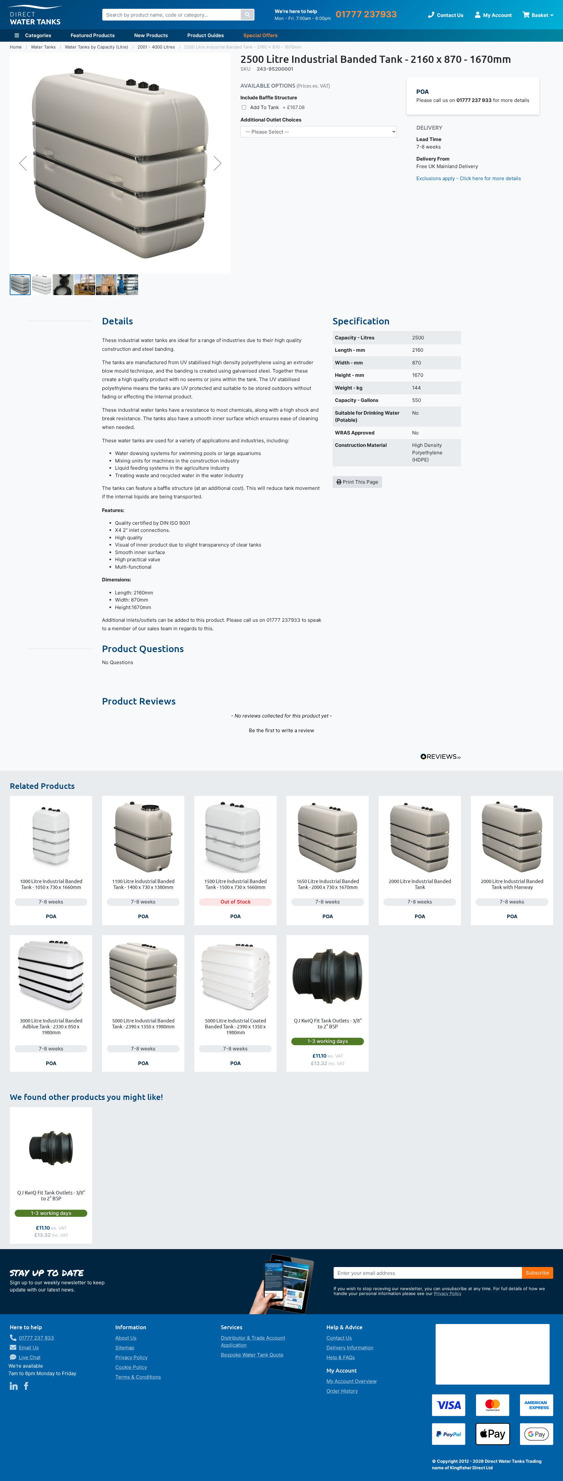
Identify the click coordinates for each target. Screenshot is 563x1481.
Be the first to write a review (281, 730)
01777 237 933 (36, 1338)
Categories (37, 35)
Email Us (29, 1348)
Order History (342, 1391)
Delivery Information (349, 1348)
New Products (151, 35)
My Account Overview (351, 1381)
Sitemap (124, 1348)
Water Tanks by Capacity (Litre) (97, 47)
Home (16, 47)
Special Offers (260, 35)
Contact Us (339, 1338)
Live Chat (29, 1357)
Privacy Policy (447, 1293)
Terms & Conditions (138, 1377)
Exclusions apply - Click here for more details (468, 178)
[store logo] (35, 15)
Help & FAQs (340, 1357)
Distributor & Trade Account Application (253, 1341)
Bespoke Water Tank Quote (252, 1355)
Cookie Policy (131, 1367)
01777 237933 (366, 14)
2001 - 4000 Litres (156, 47)
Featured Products (93, 35)
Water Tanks (44, 47)
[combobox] (178, 15)
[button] (23, 163)
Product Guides (205, 35)
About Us (126, 1338)
